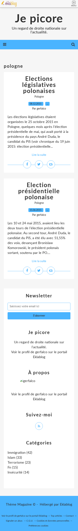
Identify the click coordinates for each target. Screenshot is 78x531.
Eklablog (66, 504)
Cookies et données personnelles (53, 521)
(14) (18, 472)
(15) (13, 467)
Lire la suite (39, 155)
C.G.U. (30, 521)
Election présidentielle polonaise (39, 191)
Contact (70, 516)
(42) (20, 453)
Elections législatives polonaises (39, 85)
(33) (15, 457)
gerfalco (41, 352)
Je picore (39, 19)
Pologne (39, 96)
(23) (19, 462)
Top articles (56, 516)
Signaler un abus (14, 521)
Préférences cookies (38, 526)
